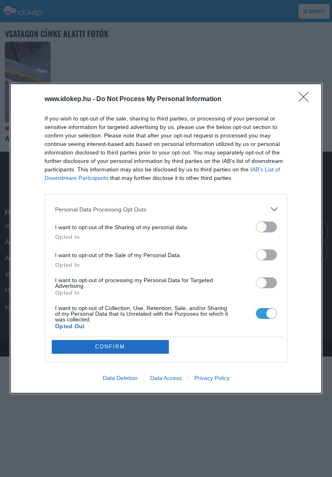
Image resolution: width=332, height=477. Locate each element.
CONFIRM (110, 347)
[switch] (266, 227)
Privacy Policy (212, 378)
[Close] (306, 99)
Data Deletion (120, 378)
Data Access (166, 378)
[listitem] (166, 209)
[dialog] (166, 238)
